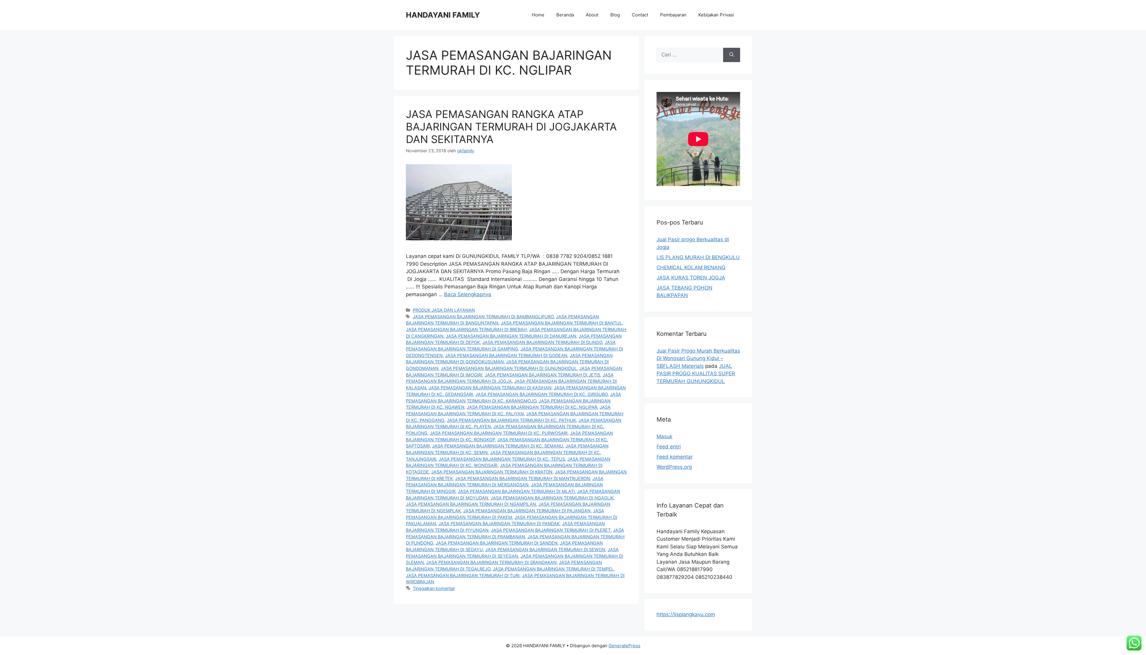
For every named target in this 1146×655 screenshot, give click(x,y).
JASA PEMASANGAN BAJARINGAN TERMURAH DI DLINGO (542, 342)
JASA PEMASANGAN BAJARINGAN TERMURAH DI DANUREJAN (511, 336)
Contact (640, 15)
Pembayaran (673, 15)
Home (538, 15)
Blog (615, 15)
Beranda (565, 15)
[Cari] (731, 55)
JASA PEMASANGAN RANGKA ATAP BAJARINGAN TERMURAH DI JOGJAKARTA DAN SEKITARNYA (511, 126)
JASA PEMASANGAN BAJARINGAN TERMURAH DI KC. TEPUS (502, 459)
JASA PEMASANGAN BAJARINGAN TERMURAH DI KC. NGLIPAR (532, 407)
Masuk (664, 436)
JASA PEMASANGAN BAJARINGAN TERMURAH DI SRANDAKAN (491, 562)
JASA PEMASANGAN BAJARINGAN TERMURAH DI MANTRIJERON (522, 478)
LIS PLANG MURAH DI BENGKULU (698, 257)
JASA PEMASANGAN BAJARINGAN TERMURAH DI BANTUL (561, 322)
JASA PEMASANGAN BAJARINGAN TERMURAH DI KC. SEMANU (497, 445)
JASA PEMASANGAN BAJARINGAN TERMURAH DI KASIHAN (490, 387)
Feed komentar (675, 457)
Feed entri (669, 447)
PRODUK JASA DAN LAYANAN (444, 310)
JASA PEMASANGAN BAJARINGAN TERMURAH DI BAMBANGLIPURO (483, 316)
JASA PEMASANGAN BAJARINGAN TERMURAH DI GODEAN (506, 355)
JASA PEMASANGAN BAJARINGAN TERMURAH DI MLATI (516, 491)
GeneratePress (624, 645)
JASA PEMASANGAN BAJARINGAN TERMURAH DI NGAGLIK (552, 497)
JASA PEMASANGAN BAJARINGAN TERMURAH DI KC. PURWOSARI (499, 433)
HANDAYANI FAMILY (443, 14)
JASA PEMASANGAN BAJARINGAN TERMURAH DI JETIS (542, 374)
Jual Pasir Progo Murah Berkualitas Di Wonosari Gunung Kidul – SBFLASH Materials (698, 358)
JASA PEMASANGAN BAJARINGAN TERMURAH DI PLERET (551, 530)
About (592, 15)
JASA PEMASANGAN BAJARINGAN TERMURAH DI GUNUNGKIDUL (509, 368)
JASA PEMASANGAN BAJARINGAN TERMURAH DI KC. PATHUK (511, 420)
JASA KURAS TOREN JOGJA (691, 278)
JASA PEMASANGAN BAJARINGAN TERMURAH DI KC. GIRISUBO (541, 394)
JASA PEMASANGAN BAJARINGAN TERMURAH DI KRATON (491, 471)
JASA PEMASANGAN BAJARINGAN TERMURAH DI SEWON (545, 549)
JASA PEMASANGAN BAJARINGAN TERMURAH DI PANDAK (499, 523)
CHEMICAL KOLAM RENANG (691, 267)
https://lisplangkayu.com (686, 614)
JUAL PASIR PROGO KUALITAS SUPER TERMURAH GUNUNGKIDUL (696, 373)
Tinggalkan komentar (434, 588)
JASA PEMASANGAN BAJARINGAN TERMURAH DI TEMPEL (553, 568)
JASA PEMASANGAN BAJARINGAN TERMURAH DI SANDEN (496, 542)
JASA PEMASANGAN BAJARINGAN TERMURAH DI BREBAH (466, 329)
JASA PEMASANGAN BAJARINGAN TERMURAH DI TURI (463, 575)
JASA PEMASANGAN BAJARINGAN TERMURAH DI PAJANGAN (527, 510)
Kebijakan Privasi (716, 15)
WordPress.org (674, 467)
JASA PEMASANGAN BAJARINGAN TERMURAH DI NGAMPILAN (471, 504)
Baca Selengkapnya (467, 294)
